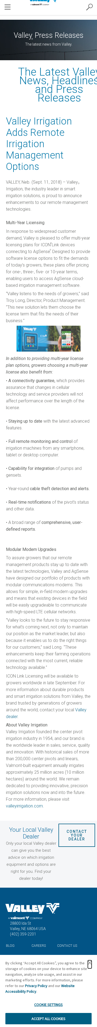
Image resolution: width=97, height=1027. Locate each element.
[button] (90, 964)
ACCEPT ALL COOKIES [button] (48, 1018)
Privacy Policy (36, 985)
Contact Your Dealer (77, 835)
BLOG (10, 946)
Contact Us (67, 946)
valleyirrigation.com (24, 806)
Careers (39, 946)
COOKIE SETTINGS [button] (48, 1004)
